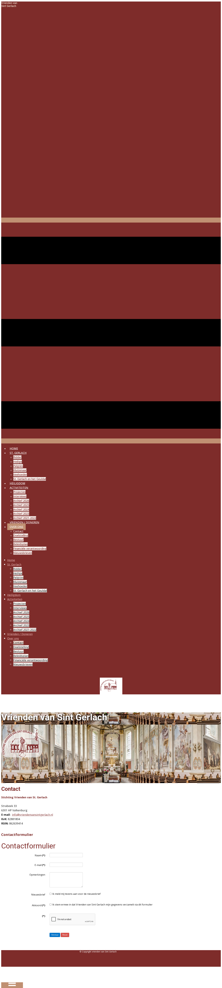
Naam (40, 855)
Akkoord (38, 905)
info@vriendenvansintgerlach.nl (32, 814)
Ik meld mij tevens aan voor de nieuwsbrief (76, 894)
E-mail (40, 865)
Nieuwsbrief (38, 894)
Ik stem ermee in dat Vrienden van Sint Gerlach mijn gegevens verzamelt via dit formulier (102, 904)
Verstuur (54, 935)
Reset (65, 935)
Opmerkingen (37, 874)
